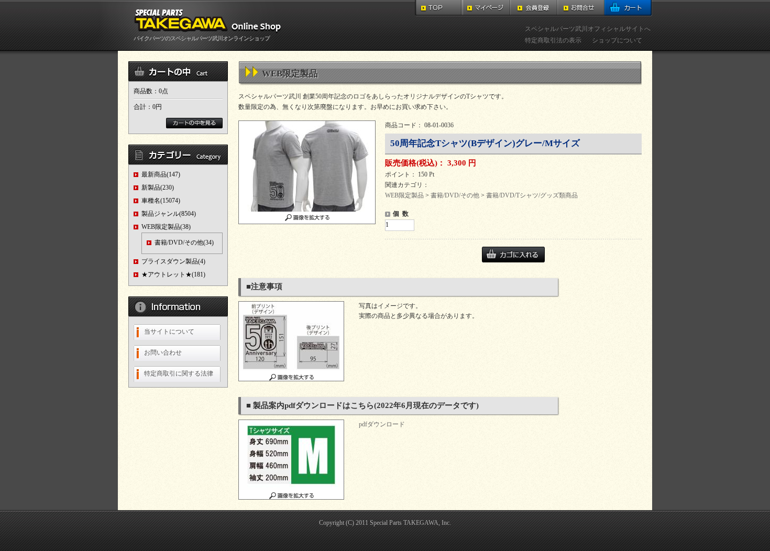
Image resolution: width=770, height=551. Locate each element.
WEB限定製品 (404, 195)
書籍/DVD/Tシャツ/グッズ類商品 (532, 195)
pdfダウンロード (382, 424)
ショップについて (617, 40)
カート (628, 8)
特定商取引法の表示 (553, 40)
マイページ (486, 8)
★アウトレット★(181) (173, 274)
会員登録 (533, 8)
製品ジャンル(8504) (168, 213)
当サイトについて (169, 331)
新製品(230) (157, 187)
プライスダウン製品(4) (173, 261)
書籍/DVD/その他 (455, 195)
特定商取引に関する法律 (178, 373)
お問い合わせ (163, 352)
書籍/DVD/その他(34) (184, 242)
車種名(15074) (160, 200)
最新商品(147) (160, 174)
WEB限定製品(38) (166, 226)
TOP (439, 8)
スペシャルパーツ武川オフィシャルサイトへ (588, 28)
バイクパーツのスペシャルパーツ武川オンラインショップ (202, 38)
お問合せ (580, 8)
